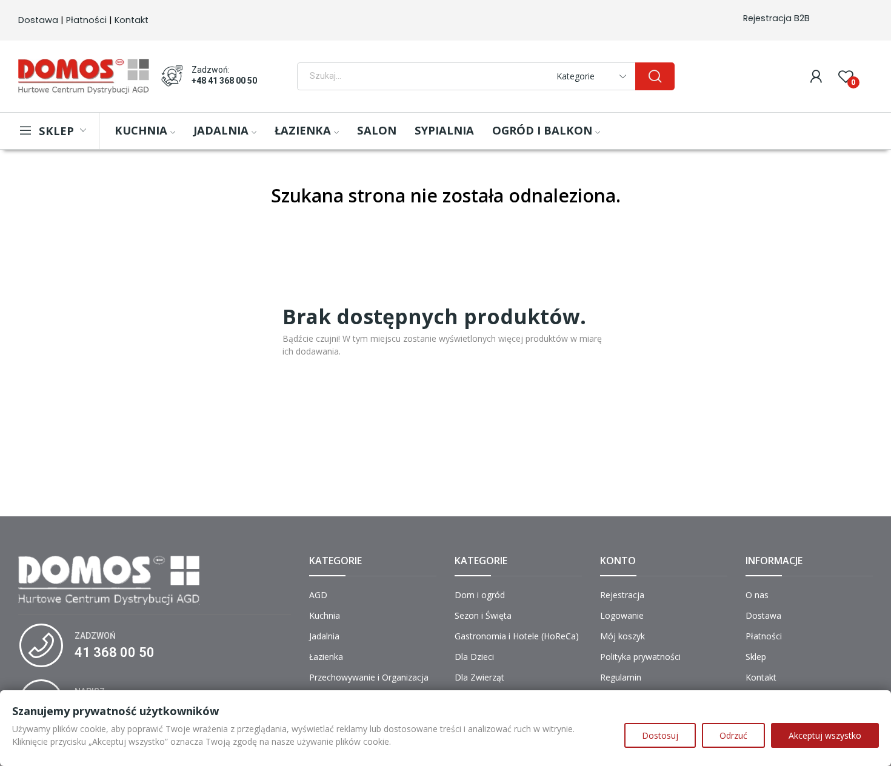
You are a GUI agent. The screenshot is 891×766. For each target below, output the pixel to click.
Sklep (756, 656)
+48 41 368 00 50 (224, 80)
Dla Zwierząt (479, 677)
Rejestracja (622, 595)
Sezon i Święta (483, 615)
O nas (757, 595)
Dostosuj (660, 735)
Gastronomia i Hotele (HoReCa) (517, 636)
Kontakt (131, 20)
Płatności (86, 20)
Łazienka (326, 656)
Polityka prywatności (640, 656)
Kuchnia (324, 615)
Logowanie (622, 615)
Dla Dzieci (474, 656)
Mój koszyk (622, 636)
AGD (318, 595)
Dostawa (38, 20)
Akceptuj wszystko (825, 735)
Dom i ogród (480, 595)
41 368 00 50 (115, 652)
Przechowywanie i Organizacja (369, 677)
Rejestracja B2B (776, 18)
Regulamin (620, 677)
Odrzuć (733, 735)
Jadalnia (324, 636)
